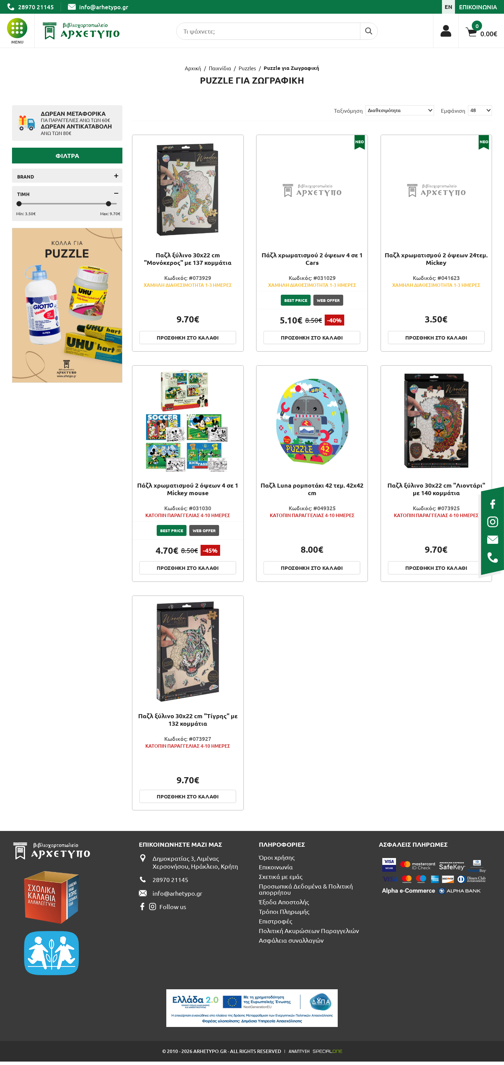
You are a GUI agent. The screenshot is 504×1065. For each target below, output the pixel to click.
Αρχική (193, 68)
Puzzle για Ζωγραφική (291, 68)
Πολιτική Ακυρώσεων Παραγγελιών (309, 931)
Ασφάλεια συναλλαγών (291, 940)
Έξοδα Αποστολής (284, 902)
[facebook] (492, 504)
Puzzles (247, 68)
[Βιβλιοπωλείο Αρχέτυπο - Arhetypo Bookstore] (81, 31)
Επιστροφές (275, 921)
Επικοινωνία (276, 867)
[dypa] (252, 1008)
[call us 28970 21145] (492, 557)
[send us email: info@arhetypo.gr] (492, 539)
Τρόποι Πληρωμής (284, 911)
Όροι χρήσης (277, 857)
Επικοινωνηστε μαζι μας (180, 844)
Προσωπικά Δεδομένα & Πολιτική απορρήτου (306, 889)
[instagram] (492, 521)
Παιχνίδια (220, 68)
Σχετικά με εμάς (280, 876)
